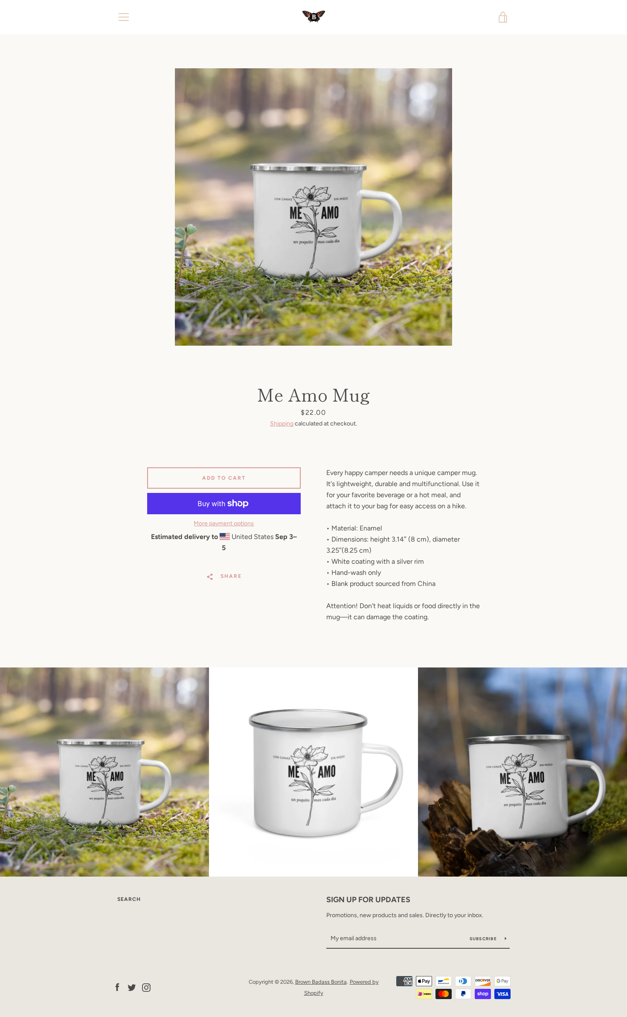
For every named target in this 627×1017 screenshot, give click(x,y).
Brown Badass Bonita (321, 982)
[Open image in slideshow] (313, 207)
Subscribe (484, 938)
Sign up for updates (368, 899)
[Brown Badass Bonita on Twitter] (132, 987)
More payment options (224, 523)
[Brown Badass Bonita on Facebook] (117, 987)
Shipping (281, 423)
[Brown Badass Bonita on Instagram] (146, 987)
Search (129, 899)
